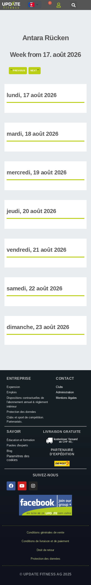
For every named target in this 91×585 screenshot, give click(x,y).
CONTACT (65, 378)
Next (34, 70)
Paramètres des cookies (18, 458)
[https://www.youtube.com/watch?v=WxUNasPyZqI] (22, 485)
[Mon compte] (60, 5)
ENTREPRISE (19, 378)
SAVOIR (14, 431)
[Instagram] (33, 485)
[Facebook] (11, 485)
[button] (73, 5)
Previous (18, 70)
